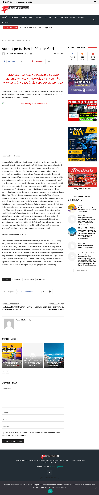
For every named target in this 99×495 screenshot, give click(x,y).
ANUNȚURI (32, 356)
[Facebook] (92, 2)
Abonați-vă (93, 54)
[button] (94, 19)
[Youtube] (95, 2)
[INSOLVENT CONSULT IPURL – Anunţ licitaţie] (72, 245)
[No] (95, 488)
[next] (94, 27)
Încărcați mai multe (82, 270)
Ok (50, 491)
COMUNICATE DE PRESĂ (53, 355)
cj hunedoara (17, 279)
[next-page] (7, 372)
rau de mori (40, 279)
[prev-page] (3, 372)
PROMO (11, 360)
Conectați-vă (82, 55)
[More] (49, 61)
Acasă (4, 40)
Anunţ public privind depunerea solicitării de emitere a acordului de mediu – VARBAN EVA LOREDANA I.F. (33, 362)
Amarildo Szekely (16, 54)
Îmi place (72, 54)
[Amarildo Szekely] (4, 53)
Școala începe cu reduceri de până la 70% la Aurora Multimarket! (12, 363)
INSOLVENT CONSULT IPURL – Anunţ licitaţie (36, 28)
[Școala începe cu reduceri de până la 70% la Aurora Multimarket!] (12, 355)
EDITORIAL (11, 40)
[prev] (90, 27)
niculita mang (29, 279)
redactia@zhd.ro (56, 467)
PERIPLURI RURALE (23, 40)
